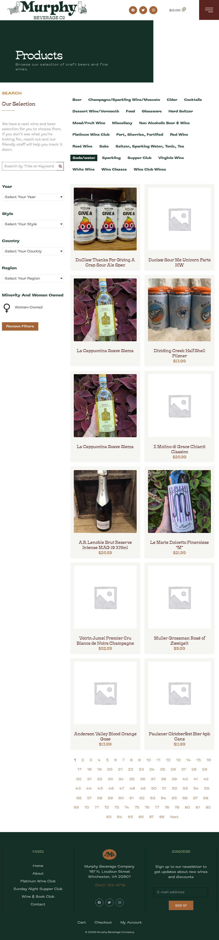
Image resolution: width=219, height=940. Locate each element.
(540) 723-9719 (110, 885)
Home (38, 866)
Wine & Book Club (38, 896)
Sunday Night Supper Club (37, 889)
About (38, 873)
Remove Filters (20, 326)
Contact (38, 904)
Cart (81, 922)
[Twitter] (143, 10)
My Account (131, 922)
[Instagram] (153, 10)
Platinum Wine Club (38, 881)
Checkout (103, 922)
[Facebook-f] (133, 10)
